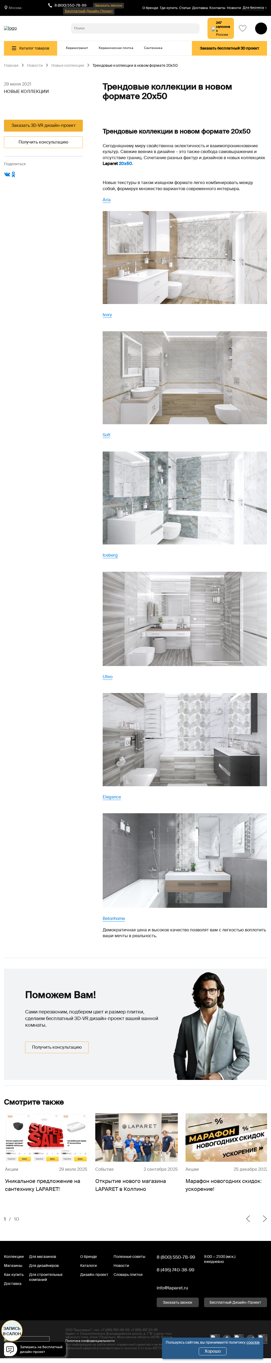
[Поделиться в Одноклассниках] (13, 176)
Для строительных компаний (45, 1277)
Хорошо (213, 1351)
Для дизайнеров (44, 1265)
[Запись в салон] (36, 1350)
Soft (106, 435)
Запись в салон (12, 1331)
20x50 (125, 163)
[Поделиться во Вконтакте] (7, 176)
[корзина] (261, 28)
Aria (107, 200)
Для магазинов (42, 1256)
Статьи (185, 8)
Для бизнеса (253, 8)
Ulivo (107, 677)
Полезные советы (129, 1256)
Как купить (14, 1274)
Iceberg (110, 555)
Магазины (13, 1265)
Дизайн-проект (94, 1274)
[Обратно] (248, 1219)
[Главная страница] (10, 28)
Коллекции (14, 1256)
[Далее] (260, 1219)
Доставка (200, 8)
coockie (253, 1342)
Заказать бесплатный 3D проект (229, 48)
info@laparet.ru (172, 1288)
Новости (234, 8)
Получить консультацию (43, 142)
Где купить (169, 8)
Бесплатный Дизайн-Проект (89, 11)
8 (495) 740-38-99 (175, 1270)
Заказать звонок (108, 5)
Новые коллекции (67, 66)
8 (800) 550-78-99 (71, 5)
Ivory (107, 315)
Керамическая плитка (116, 48)
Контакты (217, 8)
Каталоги (88, 1265)
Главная (11, 66)
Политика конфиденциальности (90, 1341)
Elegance (112, 797)
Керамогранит (77, 48)
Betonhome (114, 918)
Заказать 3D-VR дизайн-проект (43, 125)
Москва (15, 8)
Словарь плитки (128, 1274)
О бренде (150, 8)
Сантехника (153, 48)
